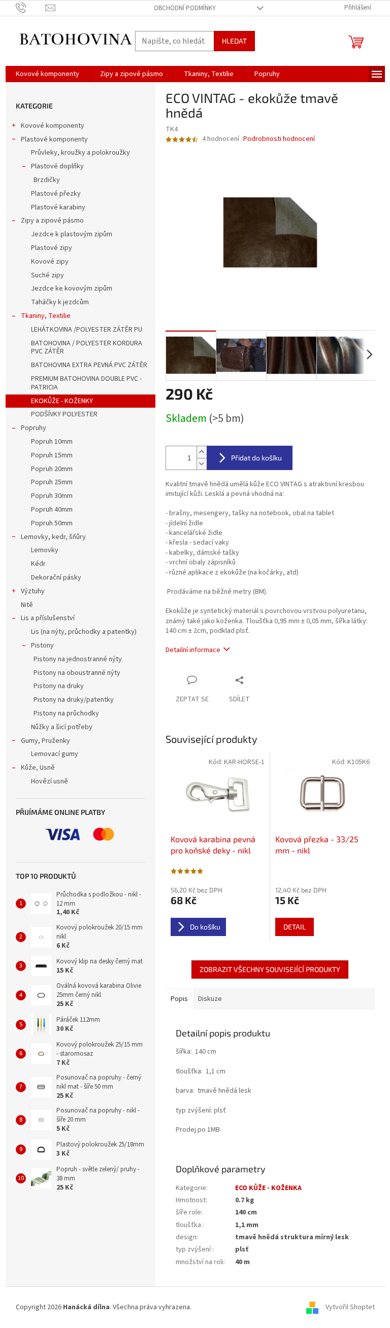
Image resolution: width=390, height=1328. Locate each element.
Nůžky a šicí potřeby (61, 727)
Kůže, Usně (38, 768)
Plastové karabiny (58, 207)
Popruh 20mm (52, 469)
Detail (294, 926)
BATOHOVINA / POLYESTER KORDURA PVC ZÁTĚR (86, 347)
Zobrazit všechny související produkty (270, 969)
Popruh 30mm (52, 496)
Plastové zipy (51, 248)
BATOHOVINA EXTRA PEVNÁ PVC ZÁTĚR (89, 365)
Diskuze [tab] (210, 999)
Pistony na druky (59, 686)
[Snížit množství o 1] (202, 464)
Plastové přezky (56, 194)
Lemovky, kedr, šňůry (53, 537)
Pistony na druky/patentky (74, 700)
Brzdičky (47, 180)
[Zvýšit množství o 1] (202, 452)
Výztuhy (33, 591)
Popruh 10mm (52, 442)
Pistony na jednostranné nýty (78, 659)
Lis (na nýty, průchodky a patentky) (84, 632)
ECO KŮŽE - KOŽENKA (268, 1188)
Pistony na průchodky (66, 713)
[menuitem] (47, 74)
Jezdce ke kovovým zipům (71, 288)
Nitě (27, 605)
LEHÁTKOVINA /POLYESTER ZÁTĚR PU (86, 330)
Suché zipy (47, 275)
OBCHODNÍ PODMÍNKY (185, 8)
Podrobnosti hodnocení (279, 139)
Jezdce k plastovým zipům (71, 234)
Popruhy (33, 428)
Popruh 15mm (52, 455)
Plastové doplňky (57, 166)
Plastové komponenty (54, 139)
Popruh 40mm (52, 510)
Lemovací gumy (54, 754)
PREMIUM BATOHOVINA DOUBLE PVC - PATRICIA (86, 383)
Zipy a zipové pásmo (52, 221)
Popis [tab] (179, 999)
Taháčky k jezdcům (60, 302)
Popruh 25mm (52, 482)
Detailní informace (193, 650)
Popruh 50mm (52, 523)
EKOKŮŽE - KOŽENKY (62, 401)
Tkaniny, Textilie (46, 316)
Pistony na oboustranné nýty (77, 673)
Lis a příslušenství (48, 618)
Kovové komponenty (52, 126)
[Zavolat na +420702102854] (31, 7)
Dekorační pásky (56, 577)
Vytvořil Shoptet (350, 1307)
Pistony (42, 645)
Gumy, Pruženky (45, 741)
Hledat (234, 41)
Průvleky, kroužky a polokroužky (80, 153)
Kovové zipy (50, 262)
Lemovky (44, 550)
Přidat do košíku (256, 457)
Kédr (38, 564)
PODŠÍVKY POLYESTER (64, 414)
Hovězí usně (49, 781)
